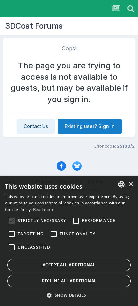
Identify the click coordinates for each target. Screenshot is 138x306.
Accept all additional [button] (69, 265)
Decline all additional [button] (69, 281)
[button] (69, 295)
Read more (44, 209)
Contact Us (36, 126)
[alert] (69, 241)
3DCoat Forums (34, 26)
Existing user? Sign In (90, 126)
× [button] (130, 184)
